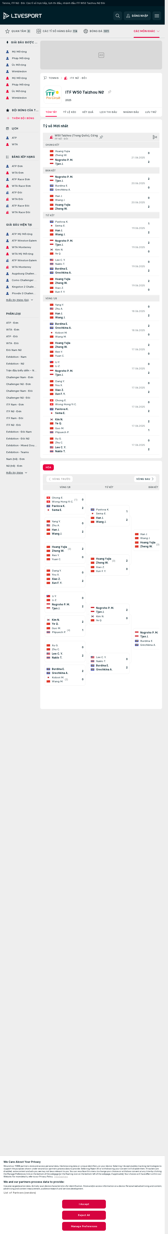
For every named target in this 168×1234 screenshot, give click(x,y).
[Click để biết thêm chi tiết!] (101, 157)
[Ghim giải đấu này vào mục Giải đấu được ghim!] (109, 92)
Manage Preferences (84, 1226)
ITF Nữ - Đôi (78, 78)
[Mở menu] (156, 15)
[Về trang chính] (34, 15)
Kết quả (87, 112)
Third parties (61, 1176)
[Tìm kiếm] (117, 15)
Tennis (54, 78)
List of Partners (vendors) (20, 1192)
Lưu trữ (150, 112)
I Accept (84, 1204)
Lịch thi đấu (108, 112)
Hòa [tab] (48, 467)
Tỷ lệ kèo (69, 112)
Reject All (84, 1215)
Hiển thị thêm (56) (17, 299)
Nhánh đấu (131, 112)
